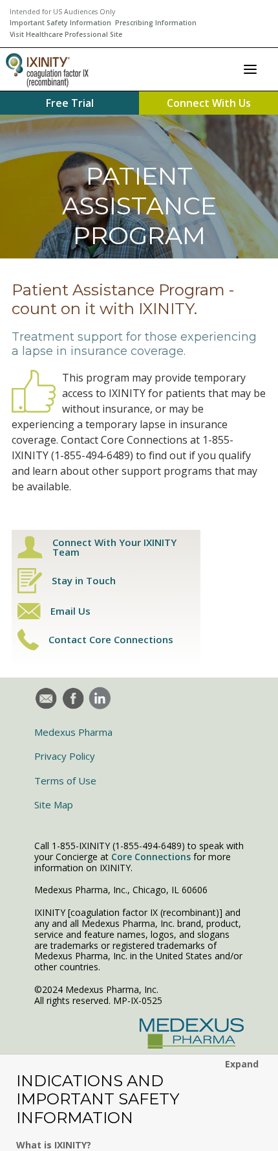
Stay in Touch (84, 581)
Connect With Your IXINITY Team (114, 547)
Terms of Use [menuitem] (65, 780)
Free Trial (70, 103)
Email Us (70, 611)
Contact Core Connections (110, 639)
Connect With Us (209, 103)
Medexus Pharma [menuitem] (73, 731)
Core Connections (151, 856)
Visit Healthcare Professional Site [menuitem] (66, 34)
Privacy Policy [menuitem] (64, 755)
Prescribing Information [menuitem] (156, 22)
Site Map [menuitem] (53, 804)
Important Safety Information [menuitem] (60, 22)
